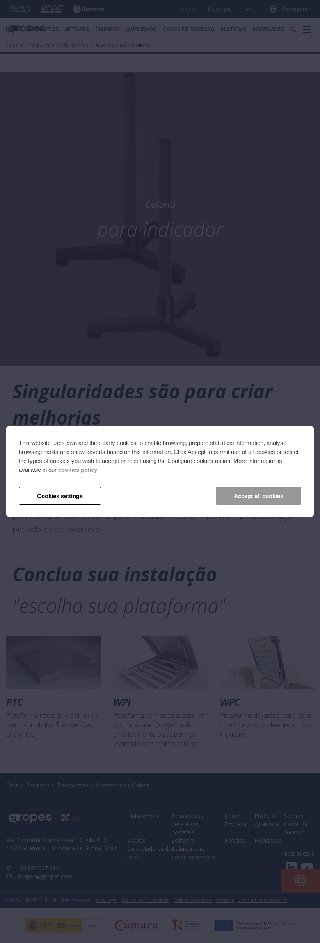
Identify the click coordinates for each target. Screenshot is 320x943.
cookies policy (77, 469)
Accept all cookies (258, 496)
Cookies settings (60, 496)
